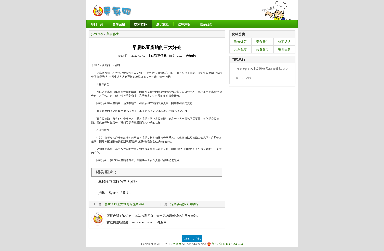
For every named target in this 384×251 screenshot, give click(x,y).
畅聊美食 (284, 49)
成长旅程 (162, 24)
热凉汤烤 (284, 41)
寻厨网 (177, 244)
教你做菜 (240, 41)
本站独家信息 (157, 55)
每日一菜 (97, 24)
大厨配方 (240, 49)
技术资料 (140, 24)
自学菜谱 (119, 24)
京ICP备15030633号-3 (227, 244)
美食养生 (112, 34)
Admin (191, 55)
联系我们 (206, 24)
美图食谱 (262, 49)
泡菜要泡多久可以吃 (184, 204)
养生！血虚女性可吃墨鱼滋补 (125, 204)
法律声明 (184, 24)
